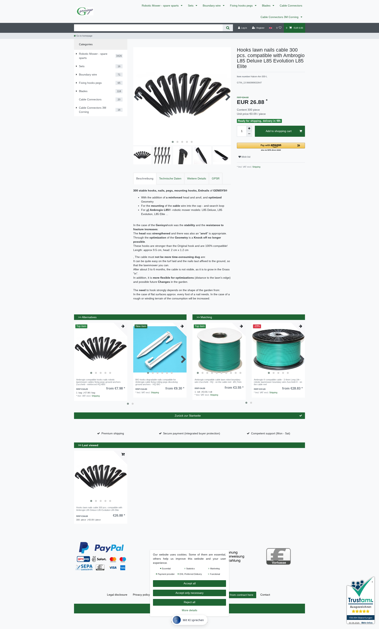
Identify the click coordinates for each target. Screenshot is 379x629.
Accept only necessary (189, 592)
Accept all (190, 583)
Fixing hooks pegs (241, 5)
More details (189, 610)
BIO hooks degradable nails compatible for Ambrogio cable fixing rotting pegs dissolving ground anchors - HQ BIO (156, 382)
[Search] (228, 27)
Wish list (245, 157)
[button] (271, 147)
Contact (265, 594)
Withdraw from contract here (235, 594)
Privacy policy (141, 594)
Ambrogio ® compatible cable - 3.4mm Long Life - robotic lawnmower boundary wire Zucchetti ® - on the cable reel (278, 382)
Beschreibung (144, 178)
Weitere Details (196, 178)
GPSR (216, 178)
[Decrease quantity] (249, 134)
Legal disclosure (117, 594)
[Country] (270, 28)
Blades (266, 5)
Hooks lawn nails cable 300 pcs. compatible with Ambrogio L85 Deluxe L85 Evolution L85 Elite (99, 508)
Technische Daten (170, 178)
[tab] (144, 178)
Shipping (256, 167)
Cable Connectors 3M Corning (280, 17)
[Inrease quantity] (249, 128)
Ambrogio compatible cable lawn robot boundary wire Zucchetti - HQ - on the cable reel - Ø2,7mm (218, 380)
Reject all (189, 602)
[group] (100, 349)
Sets (191, 5)
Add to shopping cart (279, 131)
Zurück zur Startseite (188, 415)
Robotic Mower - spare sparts (160, 5)
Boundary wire (212, 5)
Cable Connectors (291, 5)
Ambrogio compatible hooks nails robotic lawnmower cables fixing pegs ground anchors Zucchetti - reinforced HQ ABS (98, 382)
